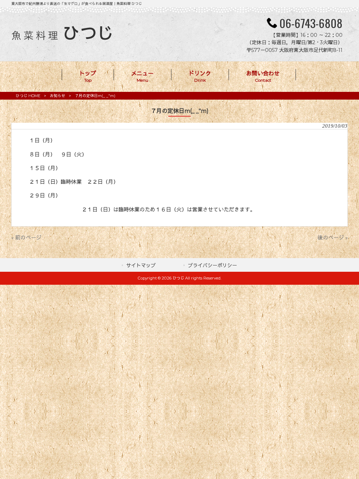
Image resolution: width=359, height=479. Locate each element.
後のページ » (333, 237)
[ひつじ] (61, 38)
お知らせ (57, 95)
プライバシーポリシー (212, 265)
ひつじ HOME (28, 95)
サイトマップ (141, 265)
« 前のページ (26, 237)
